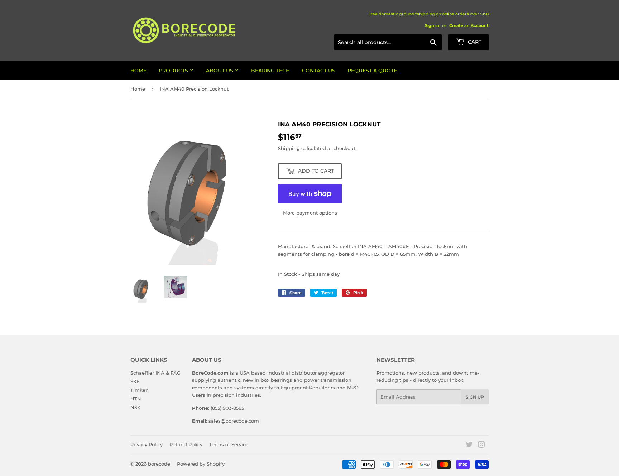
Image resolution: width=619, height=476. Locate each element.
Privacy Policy (146, 444)
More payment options (310, 213)
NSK (135, 407)
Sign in (432, 25)
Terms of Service (228, 444)
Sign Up (475, 397)
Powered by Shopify (201, 464)
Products (174, 70)
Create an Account (469, 25)
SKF (134, 381)
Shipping (289, 148)
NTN (135, 399)
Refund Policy (185, 444)
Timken (139, 390)
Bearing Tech (270, 70)
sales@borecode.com (233, 421)
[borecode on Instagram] (481, 445)
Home (138, 70)
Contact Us (318, 70)
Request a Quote (372, 70)
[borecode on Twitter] (469, 445)
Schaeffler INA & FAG (155, 373)
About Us (220, 70)
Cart (473, 42)
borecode (159, 464)
